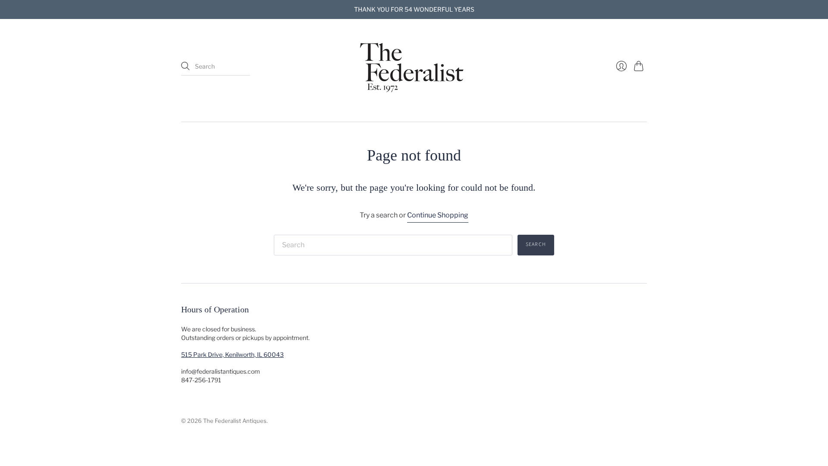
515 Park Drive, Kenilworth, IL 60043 (232, 354)
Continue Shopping (437, 215)
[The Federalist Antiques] (414, 66)
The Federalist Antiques (235, 420)
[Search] (185, 66)
